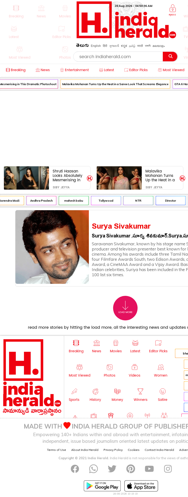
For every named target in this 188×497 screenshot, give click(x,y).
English (96, 46)
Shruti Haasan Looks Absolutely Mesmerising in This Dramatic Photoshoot (67, 175)
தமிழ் (132, 46)
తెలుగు (82, 46)
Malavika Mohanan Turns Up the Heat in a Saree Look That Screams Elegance (114, 84)
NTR (137, 200)
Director (169, 200)
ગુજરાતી (114, 46)
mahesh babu (72, 200)
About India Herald (84, 450)
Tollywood (104, 200)
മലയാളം (159, 46)
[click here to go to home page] (126, 37)
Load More (125, 312)
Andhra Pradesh (40, 200)
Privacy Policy (113, 450)
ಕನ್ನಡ (124, 46)
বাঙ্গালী (148, 46)
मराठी (140, 46)
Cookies (134, 450)
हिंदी (105, 46)
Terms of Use (56, 450)
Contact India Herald (159, 450)
